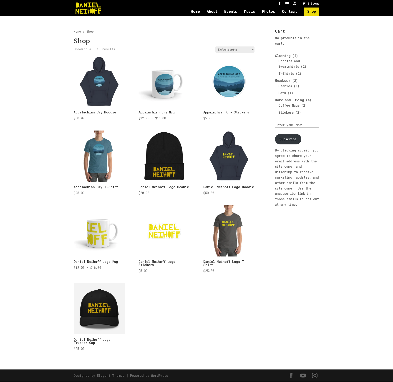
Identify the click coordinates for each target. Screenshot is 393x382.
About (212, 12)
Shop (311, 12)
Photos (268, 12)
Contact (289, 12)
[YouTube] (287, 3)
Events (230, 12)
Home (195, 12)
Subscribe (288, 139)
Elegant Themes (110, 375)
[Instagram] (294, 3)
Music (249, 12)
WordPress (159, 375)
